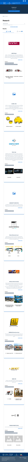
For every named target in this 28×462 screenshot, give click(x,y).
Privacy (20, 457)
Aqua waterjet (9, 177)
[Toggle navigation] (1, 3)
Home (3, 16)
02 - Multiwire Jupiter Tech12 (18, 353)
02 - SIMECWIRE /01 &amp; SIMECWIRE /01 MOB (18, 399)
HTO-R (18, 255)
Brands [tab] (9, 31)
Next (23, 71)
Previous (4, 71)
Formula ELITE (18, 177)
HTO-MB (9, 255)
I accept (25, 458)
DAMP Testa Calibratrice (9, 126)
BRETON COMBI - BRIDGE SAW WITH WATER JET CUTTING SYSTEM (9, 77)
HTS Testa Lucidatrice (18, 126)
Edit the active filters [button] (14, 26)
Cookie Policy (24, 457)
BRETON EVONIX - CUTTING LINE (18, 76)
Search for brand (5, 23)
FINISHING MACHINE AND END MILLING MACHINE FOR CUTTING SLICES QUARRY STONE (9, 306)
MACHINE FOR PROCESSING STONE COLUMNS (18, 305)
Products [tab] (20, 31)
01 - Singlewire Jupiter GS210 (9, 353)
